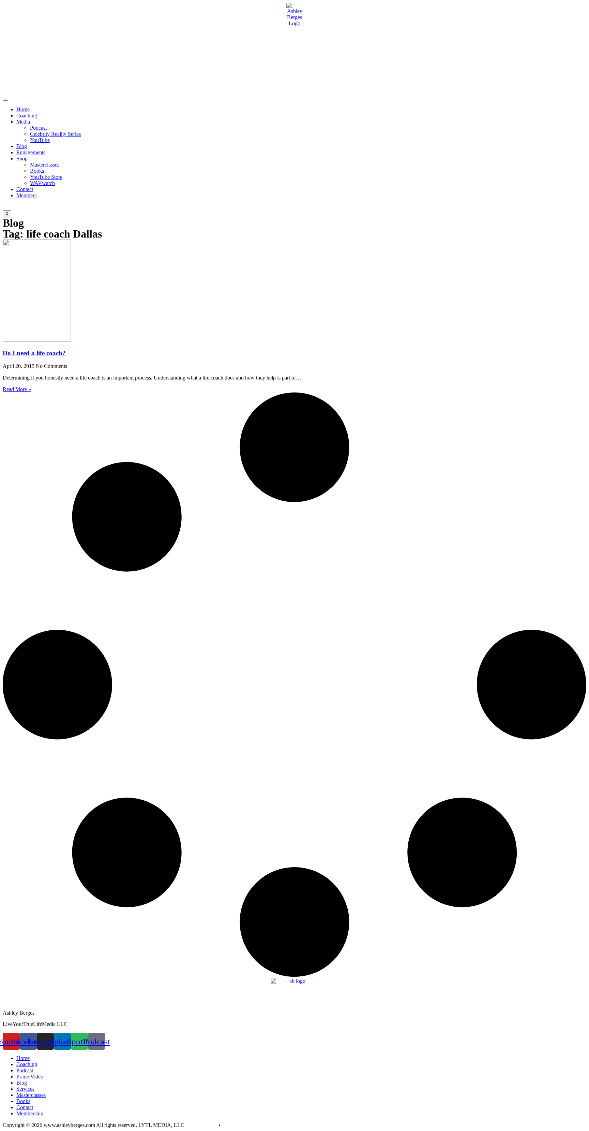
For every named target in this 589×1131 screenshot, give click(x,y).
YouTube (40, 140)
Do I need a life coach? (34, 353)
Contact (24, 189)
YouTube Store (46, 177)
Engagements (30, 152)
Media (23, 122)
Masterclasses (44, 165)
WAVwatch (42, 183)
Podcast (38, 128)
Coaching (26, 115)
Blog (21, 146)
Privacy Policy (201, 1125)
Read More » (17, 389)
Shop (22, 158)
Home (23, 109)
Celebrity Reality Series (55, 134)
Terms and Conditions (245, 1125)
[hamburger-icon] (5, 100)
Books (37, 171)
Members (26, 195)
